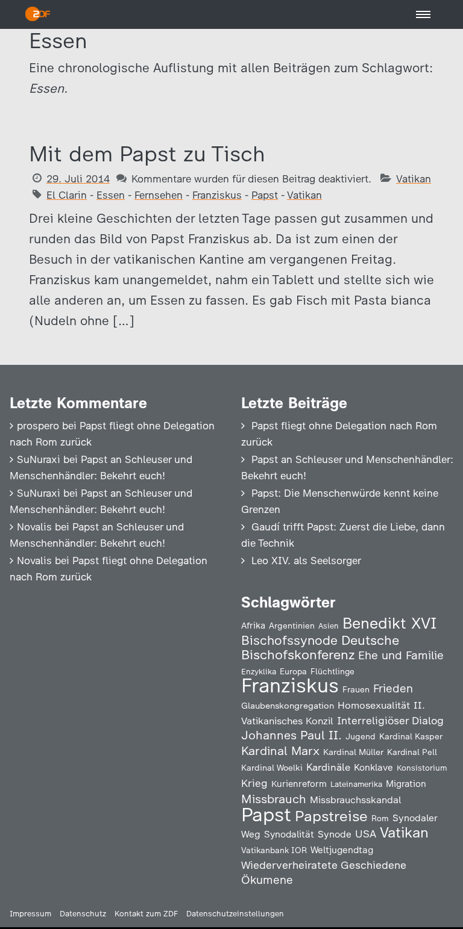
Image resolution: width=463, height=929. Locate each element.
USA (365, 833)
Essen (110, 195)
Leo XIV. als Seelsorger (306, 561)
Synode (334, 834)
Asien (328, 625)
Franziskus (217, 195)
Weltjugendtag (341, 850)
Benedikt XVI (389, 623)
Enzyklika (258, 671)
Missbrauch (273, 799)
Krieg (254, 783)
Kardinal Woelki (272, 768)
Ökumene (267, 880)
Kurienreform (299, 783)
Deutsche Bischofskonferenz (320, 647)
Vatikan (413, 179)
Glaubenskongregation (287, 705)
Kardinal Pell (412, 752)
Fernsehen (158, 195)
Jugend (360, 736)
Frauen (356, 690)
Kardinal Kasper (411, 736)
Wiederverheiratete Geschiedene (323, 865)
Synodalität (289, 834)
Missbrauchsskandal (356, 800)
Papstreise (331, 816)
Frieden (393, 688)
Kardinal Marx (280, 751)
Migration (406, 783)
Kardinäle (328, 767)
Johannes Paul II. (291, 735)
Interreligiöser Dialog (390, 720)
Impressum (30, 913)
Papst (264, 195)
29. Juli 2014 (78, 179)
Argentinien (292, 625)
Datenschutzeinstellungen (235, 913)
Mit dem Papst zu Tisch (147, 154)
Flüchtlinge (332, 671)
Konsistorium (422, 767)
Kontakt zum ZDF (146, 913)
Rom (380, 818)
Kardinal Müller (353, 752)
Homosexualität (374, 705)
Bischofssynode (289, 640)
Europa (293, 671)
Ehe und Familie (401, 655)
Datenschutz (83, 913)
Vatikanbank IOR (274, 850)
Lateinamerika (356, 784)
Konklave (373, 767)
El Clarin (66, 195)
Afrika (253, 625)
